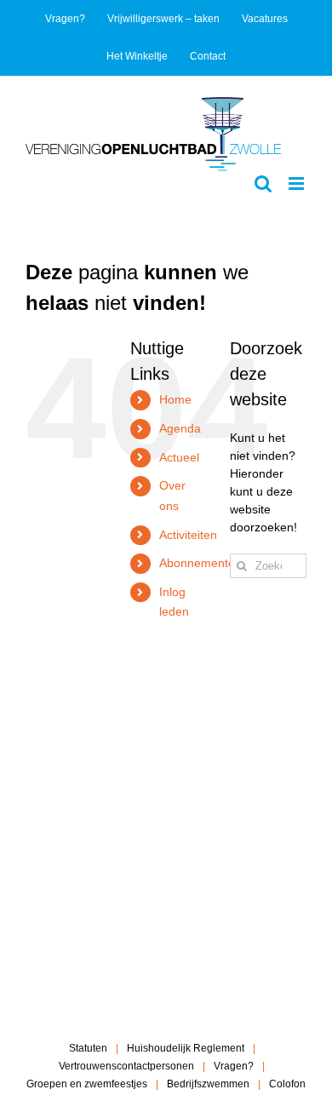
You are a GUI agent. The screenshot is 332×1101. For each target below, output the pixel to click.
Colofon (287, 1084)
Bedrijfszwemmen (208, 1084)
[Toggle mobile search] (263, 183)
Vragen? (234, 1066)
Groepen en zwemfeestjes (86, 1084)
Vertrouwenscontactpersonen (126, 1066)
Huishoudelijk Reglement (185, 1048)
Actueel (179, 457)
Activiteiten (188, 535)
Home (175, 399)
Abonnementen (200, 563)
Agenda (180, 428)
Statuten (88, 1048)
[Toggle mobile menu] (297, 183)
